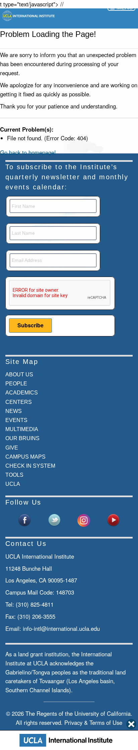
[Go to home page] (29, 15)
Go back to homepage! (28, 152)
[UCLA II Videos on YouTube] (113, 519)
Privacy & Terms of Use (93, 722)
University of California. (103, 713)
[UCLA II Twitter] (54, 519)
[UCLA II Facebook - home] (24, 519)
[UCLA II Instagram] (83, 519)
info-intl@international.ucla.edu (61, 628)
